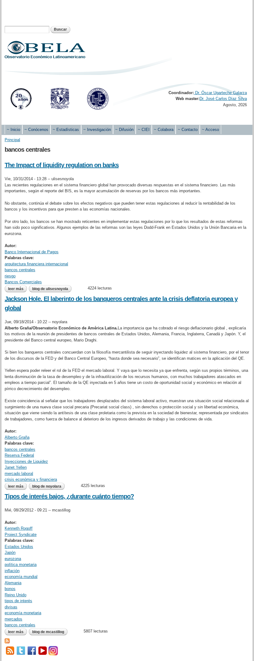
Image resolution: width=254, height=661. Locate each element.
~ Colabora (163, 129)
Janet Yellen (16, 467)
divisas (11, 607)
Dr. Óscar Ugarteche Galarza (220, 92)
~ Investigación (97, 129)
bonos (10, 588)
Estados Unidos (19, 546)
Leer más (17, 289)
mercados (13, 619)
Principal (12, 139)
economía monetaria (23, 613)
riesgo (10, 276)
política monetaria (21, 564)
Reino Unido (15, 595)
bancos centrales (20, 269)
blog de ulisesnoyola (50, 289)
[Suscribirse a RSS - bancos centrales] (7, 640)
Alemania (13, 583)
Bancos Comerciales (23, 282)
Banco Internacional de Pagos (32, 252)
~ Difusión (124, 129)
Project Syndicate (21, 534)
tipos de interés (18, 600)
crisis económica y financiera (31, 479)
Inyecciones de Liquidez (26, 461)
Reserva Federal (19, 455)
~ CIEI (144, 129)
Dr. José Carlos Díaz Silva (223, 98)
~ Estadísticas (66, 129)
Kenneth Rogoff (19, 528)
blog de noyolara (46, 486)
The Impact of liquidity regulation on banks (62, 165)
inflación (12, 570)
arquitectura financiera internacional (36, 264)
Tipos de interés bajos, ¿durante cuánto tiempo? (69, 496)
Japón (10, 552)
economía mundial (21, 576)
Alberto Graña (17, 437)
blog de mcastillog (48, 632)
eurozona (13, 558)
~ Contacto (188, 129)
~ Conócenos (36, 129)
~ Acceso (210, 129)
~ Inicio (13, 129)
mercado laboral (19, 473)
